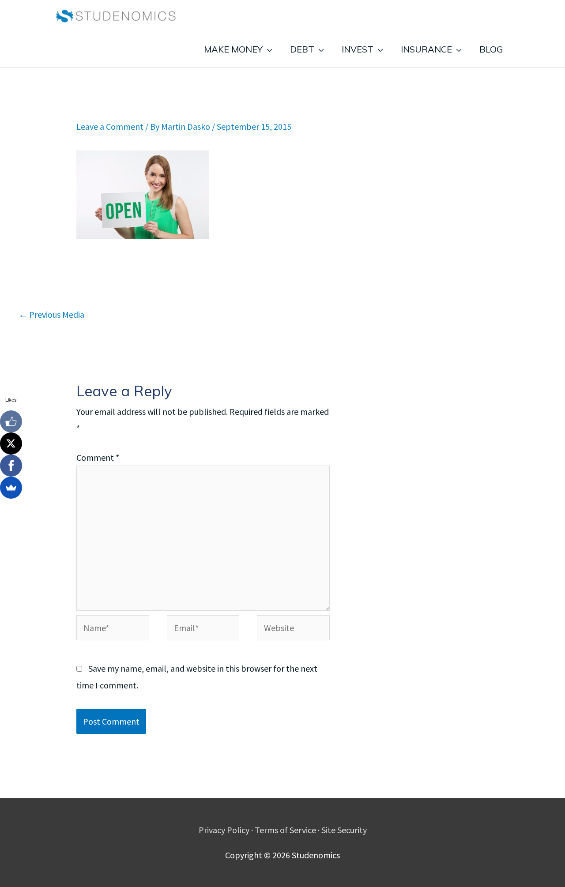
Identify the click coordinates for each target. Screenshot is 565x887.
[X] (11, 443)
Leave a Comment (109, 126)
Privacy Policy (224, 829)
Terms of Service (285, 829)
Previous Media (51, 314)
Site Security (344, 829)
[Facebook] (11, 466)
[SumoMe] (11, 488)
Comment (97, 457)
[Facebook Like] (11, 421)
